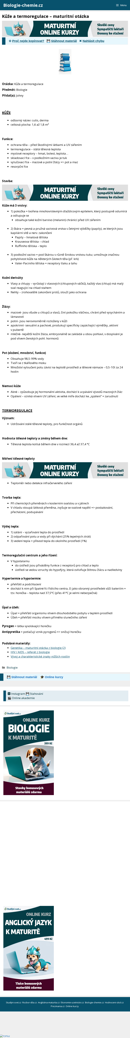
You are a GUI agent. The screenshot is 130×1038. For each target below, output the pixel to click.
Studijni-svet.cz (14, 1002)
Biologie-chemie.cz (23, 5)
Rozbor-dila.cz (29, 1002)
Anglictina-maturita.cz (49, 1002)
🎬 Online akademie (21, 698)
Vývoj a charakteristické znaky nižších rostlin (40, 656)
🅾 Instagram (16, 694)
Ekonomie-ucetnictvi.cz (72, 1002)
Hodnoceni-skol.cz (114, 1002)
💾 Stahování (34, 694)
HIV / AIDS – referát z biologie (30, 652)
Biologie (12, 667)
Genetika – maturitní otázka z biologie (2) (38, 648)
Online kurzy (72, 1006)
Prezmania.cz (58, 1006)
